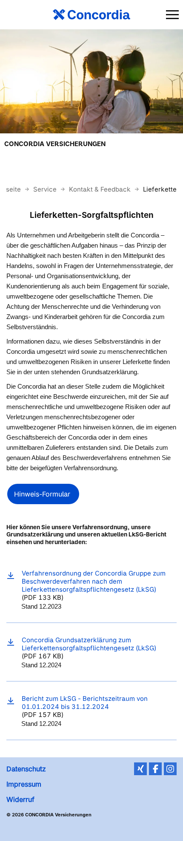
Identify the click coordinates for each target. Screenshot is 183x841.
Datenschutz (26, 769)
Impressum (23, 784)
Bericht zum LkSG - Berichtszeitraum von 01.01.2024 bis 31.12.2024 (85, 702)
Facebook (155, 768)
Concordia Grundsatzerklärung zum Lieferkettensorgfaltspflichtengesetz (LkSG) (89, 644)
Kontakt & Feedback (100, 189)
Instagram (170, 768)
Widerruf (20, 799)
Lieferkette (160, 189)
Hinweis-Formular (43, 494)
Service (45, 189)
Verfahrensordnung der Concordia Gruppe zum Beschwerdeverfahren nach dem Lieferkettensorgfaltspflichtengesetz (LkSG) (94, 581)
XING (140, 768)
